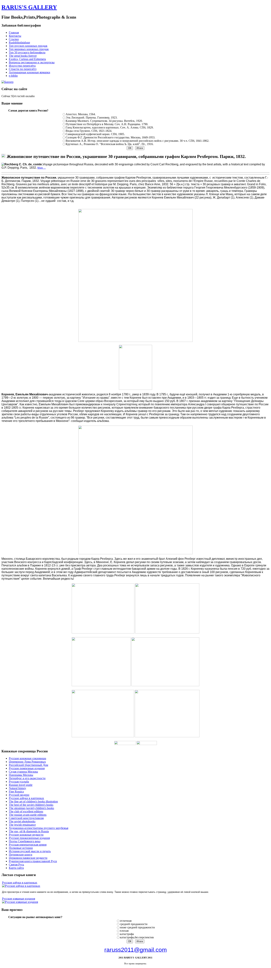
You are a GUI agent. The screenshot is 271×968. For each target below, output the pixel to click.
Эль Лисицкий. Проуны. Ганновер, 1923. (91, 117)
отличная (125, 920)
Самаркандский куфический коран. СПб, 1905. (95, 134)
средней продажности (133, 924)
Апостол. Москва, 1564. (81, 114)
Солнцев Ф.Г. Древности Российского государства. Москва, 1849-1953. (110, 137)
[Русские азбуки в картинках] (21, 885)
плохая (124, 930)
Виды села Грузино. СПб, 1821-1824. (89, 130)
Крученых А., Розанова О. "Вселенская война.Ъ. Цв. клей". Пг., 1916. (110, 144)
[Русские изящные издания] (20, 901)
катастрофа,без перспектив (137, 937)
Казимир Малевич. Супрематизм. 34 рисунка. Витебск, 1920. (104, 120)
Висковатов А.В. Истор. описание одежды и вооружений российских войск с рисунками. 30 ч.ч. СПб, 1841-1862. (137, 140)
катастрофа (127, 934)
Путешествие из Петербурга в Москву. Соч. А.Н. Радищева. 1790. (107, 124)
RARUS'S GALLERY (29, 7)
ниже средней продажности (137, 927)
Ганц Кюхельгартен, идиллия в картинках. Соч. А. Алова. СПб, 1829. (110, 127)
